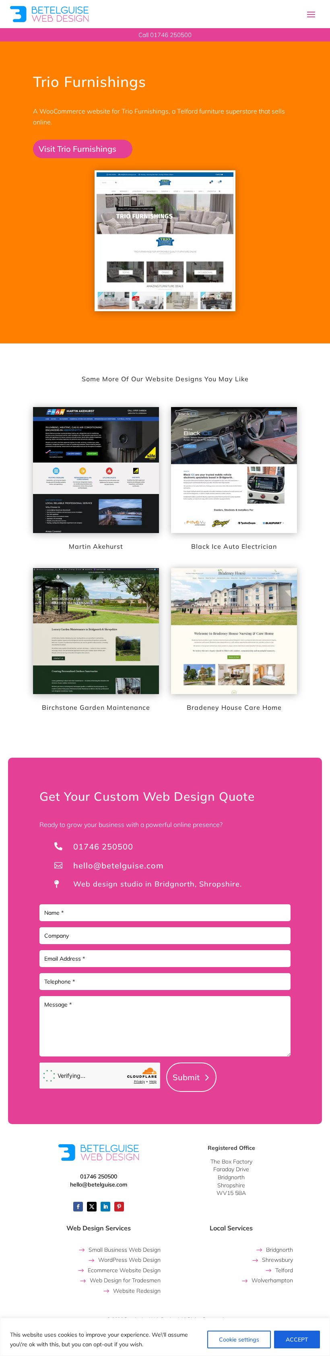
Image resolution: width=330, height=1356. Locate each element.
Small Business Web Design (125, 1249)
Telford (284, 1270)
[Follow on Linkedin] (105, 1206)
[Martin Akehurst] (96, 470)
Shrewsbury (277, 1259)
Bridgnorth (279, 1249)
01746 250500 (103, 846)
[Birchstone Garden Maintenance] (96, 631)
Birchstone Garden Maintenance (96, 707)
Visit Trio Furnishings (77, 149)
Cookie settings (239, 1339)
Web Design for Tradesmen (125, 1280)
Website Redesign (137, 1290)
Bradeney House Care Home (234, 707)
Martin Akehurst (96, 546)
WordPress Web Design (129, 1259)
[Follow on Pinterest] (119, 1206)
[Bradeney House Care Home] (234, 631)
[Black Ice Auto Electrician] (234, 470)
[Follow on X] (92, 1206)
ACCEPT (297, 1339)
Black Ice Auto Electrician (234, 546)
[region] (165, 1337)
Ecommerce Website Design (124, 1270)
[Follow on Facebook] (78, 1206)
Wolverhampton (272, 1280)
